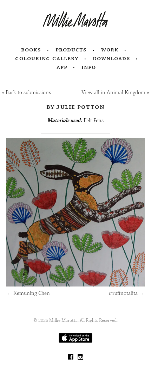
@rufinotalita (127, 293)
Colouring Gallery (46, 58)
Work (110, 50)
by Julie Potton (75, 106)
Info (88, 67)
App (62, 67)
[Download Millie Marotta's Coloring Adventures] (75, 341)
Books (31, 50)
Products (71, 50)
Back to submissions (28, 92)
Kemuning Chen (28, 293)
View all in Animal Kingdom (113, 92)
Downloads (111, 58)
